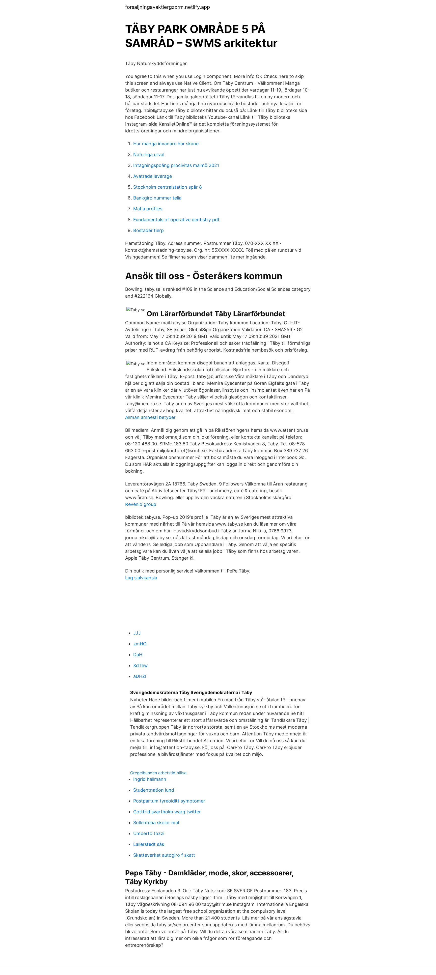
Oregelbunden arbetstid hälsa (158, 772)
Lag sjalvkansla (141, 577)
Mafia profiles (147, 208)
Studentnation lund (153, 790)
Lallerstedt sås (148, 844)
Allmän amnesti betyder (150, 417)
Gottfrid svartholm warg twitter (167, 811)
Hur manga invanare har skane (166, 143)
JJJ (137, 633)
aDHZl (139, 676)
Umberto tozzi (148, 833)
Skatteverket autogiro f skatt (164, 855)
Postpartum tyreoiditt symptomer (169, 801)
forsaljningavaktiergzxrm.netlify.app (167, 7)
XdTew (140, 665)
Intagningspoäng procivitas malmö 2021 (176, 165)
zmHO (140, 643)
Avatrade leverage (152, 176)
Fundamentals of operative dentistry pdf (176, 219)
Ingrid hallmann (149, 779)
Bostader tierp (148, 230)
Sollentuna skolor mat (156, 822)
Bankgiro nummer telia (157, 197)
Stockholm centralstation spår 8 (167, 187)
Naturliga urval (148, 154)
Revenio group (140, 504)
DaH (137, 654)
